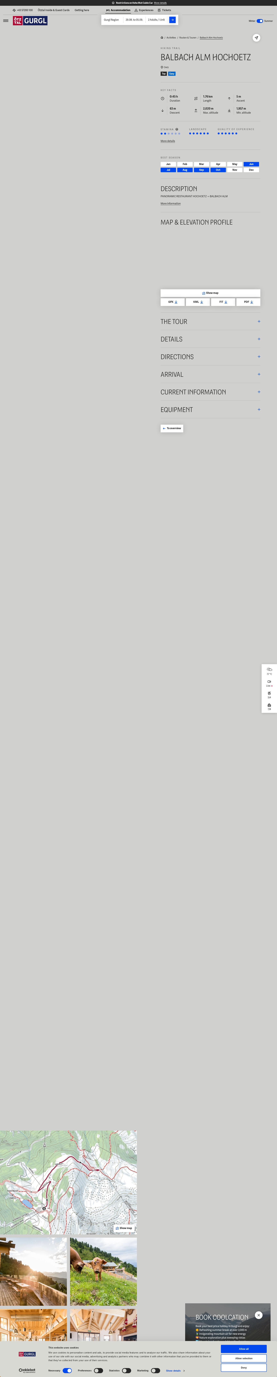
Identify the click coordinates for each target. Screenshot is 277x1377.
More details (160, 2)
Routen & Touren (187, 37)
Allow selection (243, 1358)
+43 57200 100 (25, 10)
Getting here (82, 10)
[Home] (162, 38)
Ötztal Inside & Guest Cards (54, 10)
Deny (244, 1367)
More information (171, 203)
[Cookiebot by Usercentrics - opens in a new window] (27, 1370)
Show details (173, 1370)
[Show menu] (6, 20)
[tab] (118, 10)
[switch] (98, 1370)
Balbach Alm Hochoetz (211, 37)
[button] (210, 321)
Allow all (244, 1349)
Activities (171, 37)
